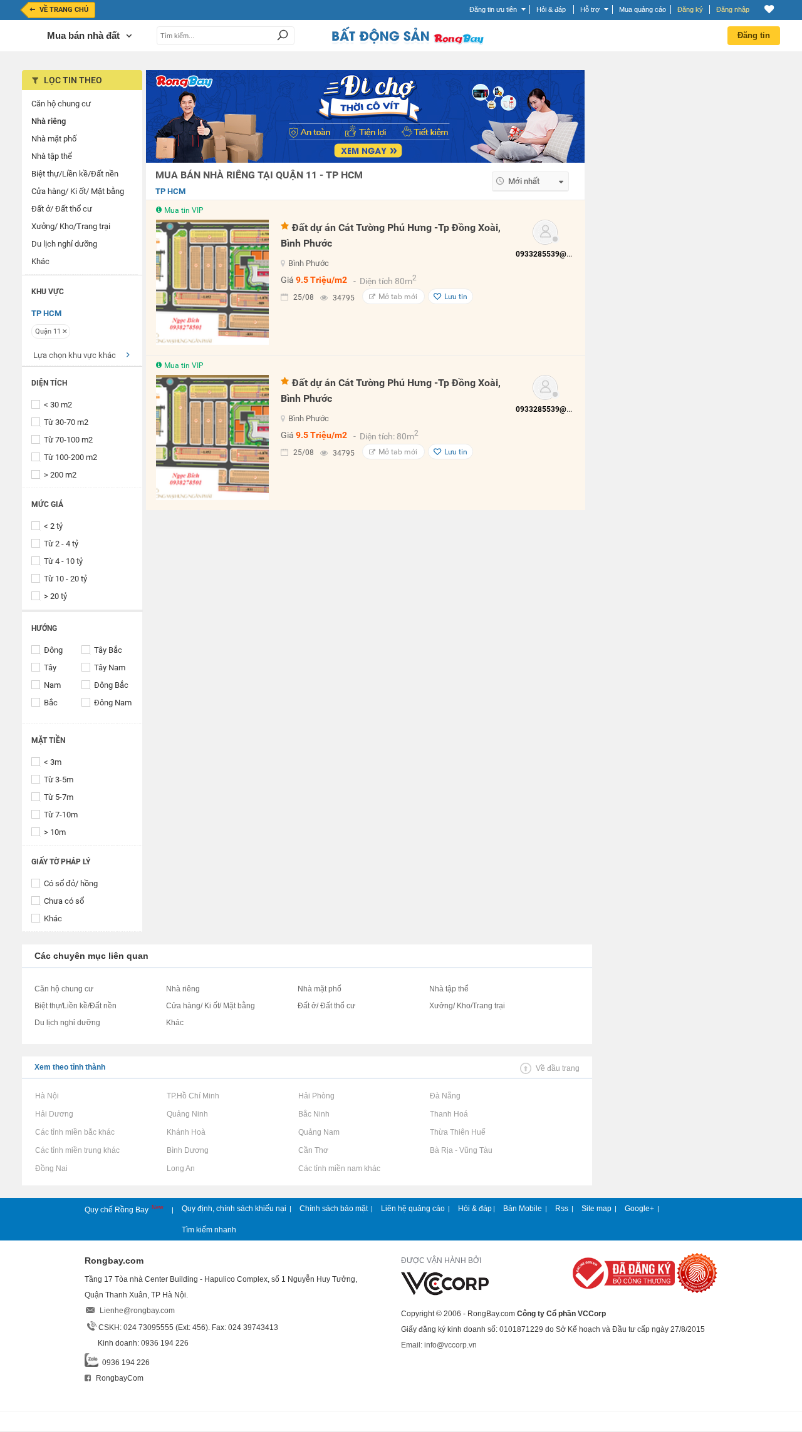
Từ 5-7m (58, 797)
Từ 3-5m (58, 779)
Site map (596, 1208)
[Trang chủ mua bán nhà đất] (407, 43)
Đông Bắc (111, 685)
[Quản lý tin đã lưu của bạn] (769, 9)
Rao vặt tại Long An (180, 1168)
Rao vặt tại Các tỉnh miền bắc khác (74, 1132)
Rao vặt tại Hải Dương (53, 1114)
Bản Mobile (522, 1208)
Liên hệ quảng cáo (413, 1208)
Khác (53, 918)
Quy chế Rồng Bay (117, 1209)
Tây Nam (109, 667)
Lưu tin (455, 296)
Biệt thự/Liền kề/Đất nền (75, 1005)
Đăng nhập (732, 9)
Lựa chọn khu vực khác (74, 355)
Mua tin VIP (184, 210)
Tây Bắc (108, 650)
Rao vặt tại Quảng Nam (319, 1132)
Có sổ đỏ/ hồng (71, 883)
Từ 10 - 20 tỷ (65, 578)
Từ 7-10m (61, 814)
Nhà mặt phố (319, 988)
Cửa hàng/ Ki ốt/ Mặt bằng (210, 1005)
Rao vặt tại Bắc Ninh (314, 1114)
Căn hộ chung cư (63, 988)
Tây (50, 667)
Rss (561, 1208)
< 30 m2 (58, 404)
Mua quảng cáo (642, 9)
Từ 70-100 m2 (68, 439)
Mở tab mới (397, 296)
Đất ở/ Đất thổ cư (326, 1005)
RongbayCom (118, 1378)
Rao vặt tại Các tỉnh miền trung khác (77, 1150)
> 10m (55, 832)
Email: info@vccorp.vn (439, 1345)
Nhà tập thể (449, 988)
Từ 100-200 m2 (70, 457)
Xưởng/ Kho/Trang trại (467, 1005)
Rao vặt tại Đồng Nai (51, 1168)
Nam (52, 685)
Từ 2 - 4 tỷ (61, 543)
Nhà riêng (183, 988)
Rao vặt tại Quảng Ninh (187, 1114)
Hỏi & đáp (475, 1208)
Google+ (639, 1208)
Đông (53, 650)
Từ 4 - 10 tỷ (63, 561)
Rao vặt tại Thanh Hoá (448, 1114)
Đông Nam (113, 702)
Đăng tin (753, 35)
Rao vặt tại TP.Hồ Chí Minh (192, 1096)
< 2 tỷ (53, 526)
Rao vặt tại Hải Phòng (316, 1096)
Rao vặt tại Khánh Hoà (186, 1132)
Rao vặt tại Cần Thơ (313, 1150)
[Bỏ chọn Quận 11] (65, 331)
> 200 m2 (60, 474)
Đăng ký (690, 9)
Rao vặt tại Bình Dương (187, 1150)
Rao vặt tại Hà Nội (46, 1096)
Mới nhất (523, 181)
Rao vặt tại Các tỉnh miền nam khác (339, 1168)
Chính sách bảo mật (333, 1208)
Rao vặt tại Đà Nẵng (445, 1096)
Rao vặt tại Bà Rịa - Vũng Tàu (460, 1150)
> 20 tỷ (55, 596)
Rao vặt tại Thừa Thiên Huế (457, 1132)
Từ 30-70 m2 (66, 422)
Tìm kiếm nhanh (209, 1229)
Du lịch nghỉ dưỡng (67, 1022)
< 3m (52, 762)
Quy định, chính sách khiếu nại (234, 1208)
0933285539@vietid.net (556, 254)
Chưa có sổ (64, 901)
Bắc (51, 702)
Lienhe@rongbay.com (137, 1310)
